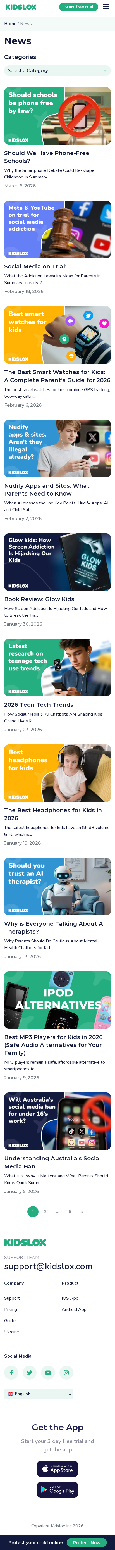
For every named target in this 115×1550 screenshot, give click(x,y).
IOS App (70, 1298)
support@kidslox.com (48, 1266)
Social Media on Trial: (36, 266)
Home (10, 23)
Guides (11, 1321)
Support (12, 1298)
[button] (38, 1394)
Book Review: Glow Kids (39, 599)
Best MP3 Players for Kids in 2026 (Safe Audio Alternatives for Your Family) (53, 1045)
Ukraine (11, 1332)
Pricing (10, 1309)
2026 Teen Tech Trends (38, 704)
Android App (74, 1309)
